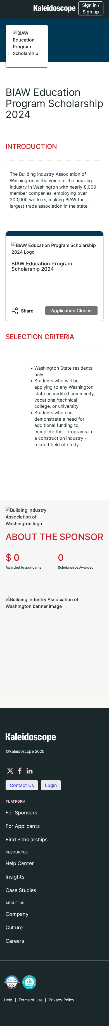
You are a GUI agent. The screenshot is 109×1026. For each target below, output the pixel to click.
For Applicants (23, 826)
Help (8, 999)
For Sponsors (21, 813)
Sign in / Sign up (90, 8)
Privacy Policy (61, 999)
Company (17, 914)
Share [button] (27, 311)
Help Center (20, 863)
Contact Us (22, 785)
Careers (15, 941)
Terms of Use (30, 999)
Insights (15, 877)
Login (51, 785)
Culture (14, 927)
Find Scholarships (27, 839)
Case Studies (21, 890)
